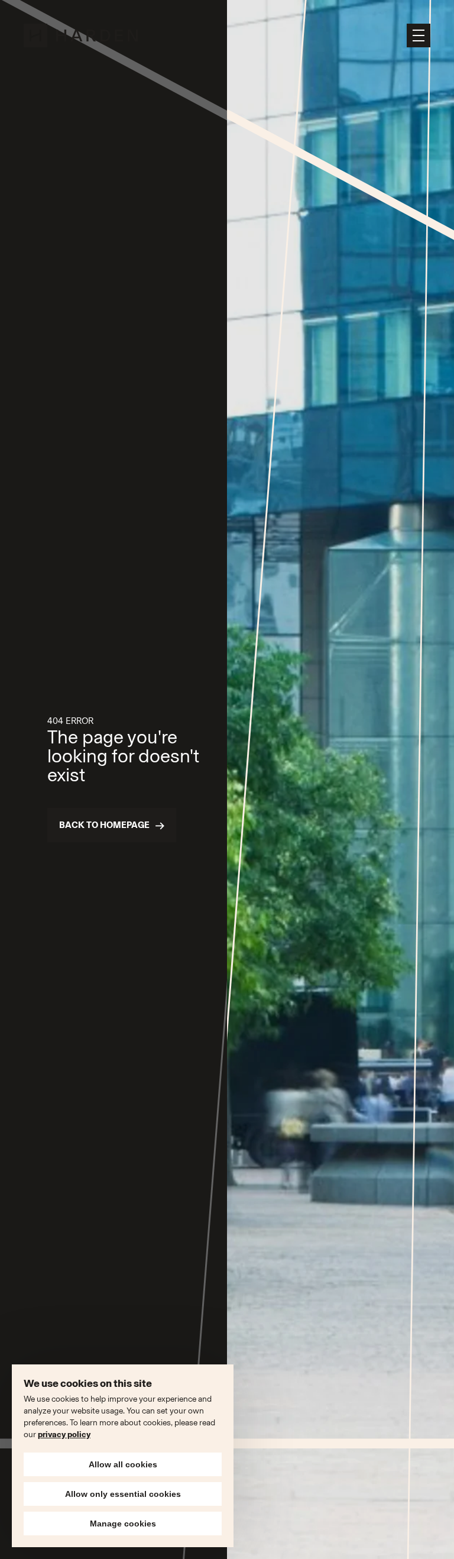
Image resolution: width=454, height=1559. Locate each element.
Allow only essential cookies (123, 1494)
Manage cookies (123, 1523)
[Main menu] (418, 35)
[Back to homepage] (82, 35)
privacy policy (64, 1434)
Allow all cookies (123, 1464)
